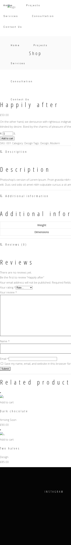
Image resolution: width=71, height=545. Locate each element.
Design (28, 143)
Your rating (8, 287)
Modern (55, 143)
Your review (8, 292)
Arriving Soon (8, 420)
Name (5, 341)
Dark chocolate (14, 411)
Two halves (10, 448)
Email (4, 358)
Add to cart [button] (7, 402)
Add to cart (7, 138)
